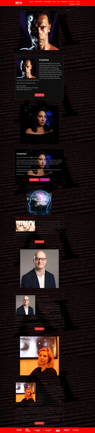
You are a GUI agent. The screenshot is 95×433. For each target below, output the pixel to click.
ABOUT (31, 1)
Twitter (78, 1)
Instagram (72, 4)
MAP (58, 1)
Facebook (71, 1)
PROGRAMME (38, 1)
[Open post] (39, 30)
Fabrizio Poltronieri (45, 296)
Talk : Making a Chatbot (23, 378)
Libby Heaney (44, 383)
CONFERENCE (47, 1)
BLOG (54, 1)
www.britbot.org (19, 408)
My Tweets (68, 9)
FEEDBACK (64, 1)
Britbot (24, 419)
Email (78, 4)
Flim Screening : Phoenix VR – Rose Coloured (31, 146)
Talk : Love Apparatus (23, 290)
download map (56, 419)
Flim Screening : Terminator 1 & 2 (26, 52)
